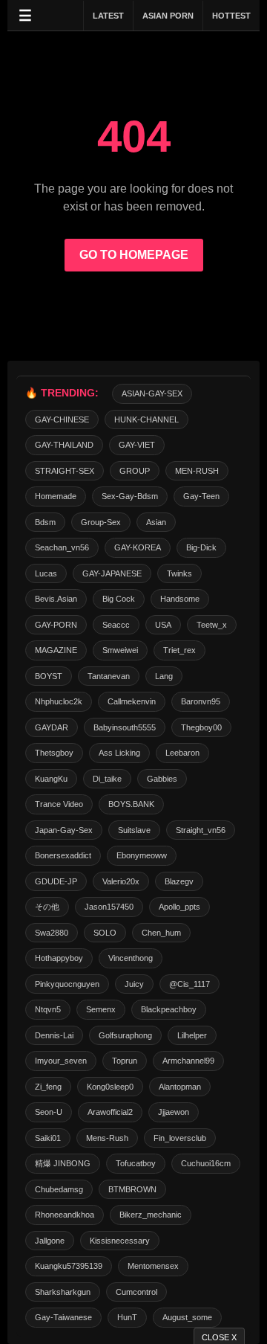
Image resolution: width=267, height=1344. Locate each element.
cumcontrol (136, 1291)
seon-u (48, 1111)
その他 (47, 906)
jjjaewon (173, 1111)
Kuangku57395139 (68, 1265)
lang (164, 676)
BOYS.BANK (131, 804)
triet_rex (179, 650)
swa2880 (51, 932)
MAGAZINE (56, 650)
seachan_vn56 (62, 547)
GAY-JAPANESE (112, 573)
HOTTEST (231, 15)
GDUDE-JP (56, 881)
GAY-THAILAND (64, 444)
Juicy (134, 984)
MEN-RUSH (197, 470)
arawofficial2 (110, 1111)
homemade (55, 496)
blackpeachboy (169, 1009)
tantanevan (109, 676)
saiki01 (48, 1138)
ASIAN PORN (168, 15)
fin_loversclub (180, 1138)
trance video (59, 804)
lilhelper (192, 1035)
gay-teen (201, 496)
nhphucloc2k (58, 701)
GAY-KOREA (137, 547)
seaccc (116, 624)
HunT (127, 1317)
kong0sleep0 (110, 1086)
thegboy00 (201, 727)
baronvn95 (200, 701)
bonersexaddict (63, 855)
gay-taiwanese (63, 1317)
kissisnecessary (120, 1240)
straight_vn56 (200, 830)
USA (163, 624)
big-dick (201, 547)
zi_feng (48, 1086)
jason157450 (109, 906)
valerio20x (120, 881)
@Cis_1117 (189, 984)
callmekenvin (132, 701)
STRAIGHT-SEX (64, 470)
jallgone (50, 1240)
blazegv (179, 881)
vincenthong (130, 958)
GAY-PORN (56, 624)
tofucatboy (136, 1163)
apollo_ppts (179, 906)
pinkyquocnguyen (67, 984)
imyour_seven (61, 1060)
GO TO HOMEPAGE (133, 254)
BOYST (48, 676)
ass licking (119, 752)
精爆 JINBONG (62, 1163)
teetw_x (212, 624)
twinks (179, 573)
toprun (124, 1060)
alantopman (180, 1086)
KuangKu (51, 778)
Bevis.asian (56, 598)
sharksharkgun (62, 1291)
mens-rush (107, 1138)
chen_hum (161, 932)
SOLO (104, 932)
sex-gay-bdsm (130, 496)
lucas (46, 573)
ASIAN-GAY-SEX (152, 393)
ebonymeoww (141, 855)
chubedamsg (59, 1189)
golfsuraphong (125, 1035)
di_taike (107, 778)
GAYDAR (51, 727)
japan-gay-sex (64, 830)
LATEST (108, 15)
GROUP (134, 470)
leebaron (182, 752)
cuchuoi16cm (206, 1163)
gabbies (162, 778)
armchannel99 (188, 1060)
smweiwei (120, 650)
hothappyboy (59, 958)
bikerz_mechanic (150, 1214)
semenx (101, 1009)
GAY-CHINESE (62, 419)
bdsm (45, 522)
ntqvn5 (48, 1009)
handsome (180, 598)
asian (156, 522)
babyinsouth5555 (124, 727)
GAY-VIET (137, 444)
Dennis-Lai (54, 1035)
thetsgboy (54, 752)
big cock (118, 598)
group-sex (101, 522)
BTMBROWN (132, 1189)
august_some (187, 1317)
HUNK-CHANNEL (146, 419)
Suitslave (134, 830)
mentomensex (153, 1265)
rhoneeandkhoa (64, 1214)
